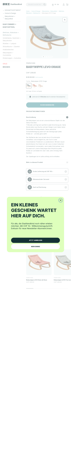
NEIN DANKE (35, 246)
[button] (35, 218)
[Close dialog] (61, 200)
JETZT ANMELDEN (35, 240)
